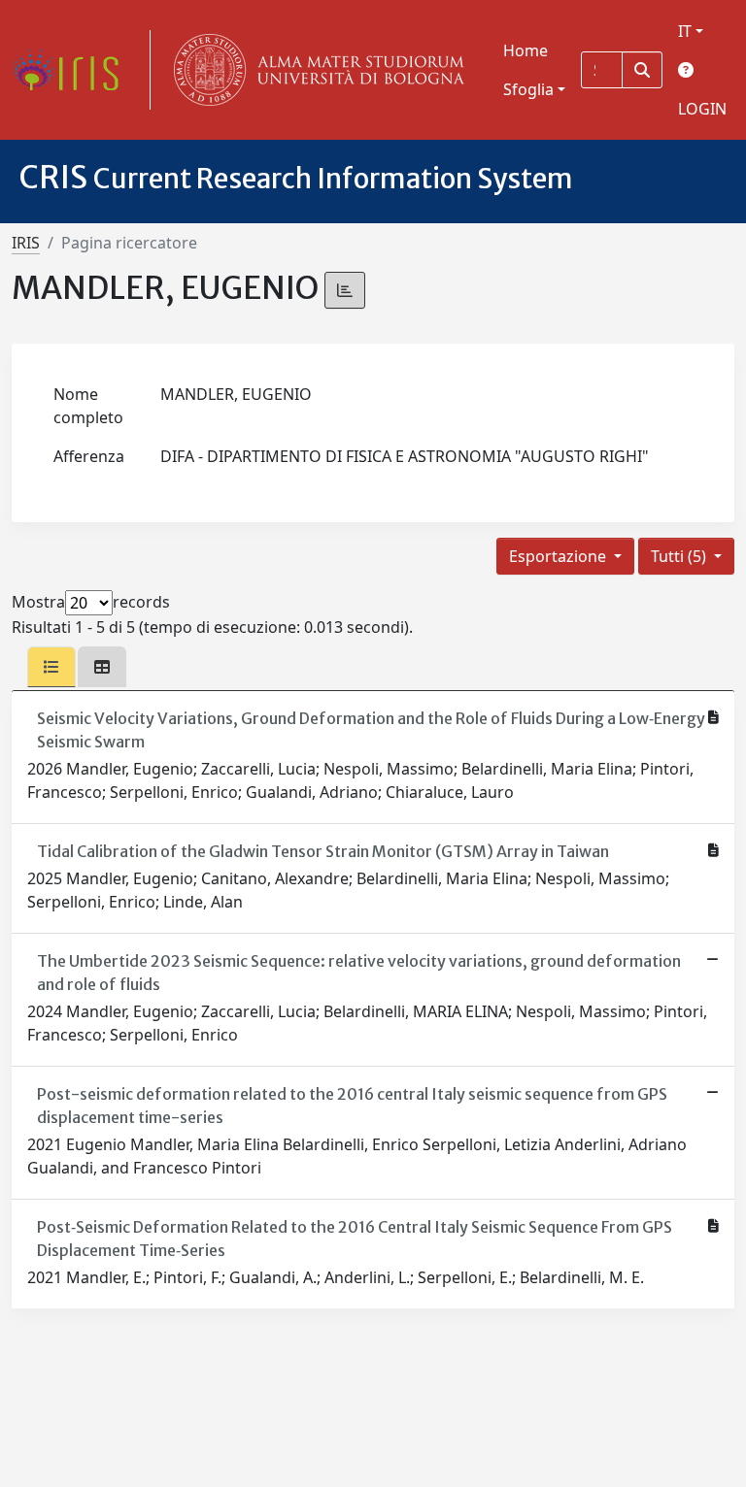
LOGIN (702, 108)
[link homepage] (73, 70)
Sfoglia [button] (528, 89)
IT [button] (685, 31)
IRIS (26, 242)
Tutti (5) (680, 556)
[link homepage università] (315, 70)
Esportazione (559, 556)
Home (525, 50)
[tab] (51, 666)
